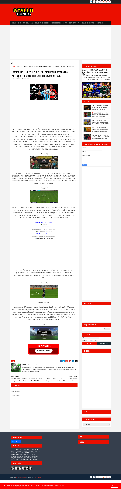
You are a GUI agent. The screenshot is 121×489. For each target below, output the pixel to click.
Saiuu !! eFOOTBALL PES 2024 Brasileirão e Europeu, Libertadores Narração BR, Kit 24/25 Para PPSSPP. (100, 122)
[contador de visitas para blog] (21, 468)
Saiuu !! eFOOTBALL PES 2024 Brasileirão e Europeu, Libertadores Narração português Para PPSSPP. (100, 129)
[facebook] (94, 1)
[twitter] (91, 1)
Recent (89, 344)
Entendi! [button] (114, 486)
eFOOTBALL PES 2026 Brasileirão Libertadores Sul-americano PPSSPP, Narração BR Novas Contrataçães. (100, 136)
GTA (32, 23)
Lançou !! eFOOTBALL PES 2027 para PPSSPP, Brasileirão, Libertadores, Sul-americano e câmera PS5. (96, 72)
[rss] (103, 1)
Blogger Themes (37, 477)
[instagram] (100, 1)
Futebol (26, 23)
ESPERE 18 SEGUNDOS (43, 351)
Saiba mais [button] (60, 486)
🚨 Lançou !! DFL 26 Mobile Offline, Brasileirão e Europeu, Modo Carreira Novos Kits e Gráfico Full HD (100, 114)
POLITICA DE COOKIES (42, 23)
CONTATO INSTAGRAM (69, 23)
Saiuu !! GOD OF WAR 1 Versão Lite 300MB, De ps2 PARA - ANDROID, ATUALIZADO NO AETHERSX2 (100, 107)
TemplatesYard (22, 477)
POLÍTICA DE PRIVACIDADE (21, 27)
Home (14, 23)
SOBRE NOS (100, 23)
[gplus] (97, 1)
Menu (19, 23)
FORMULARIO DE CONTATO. (86, 23)
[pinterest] (109, 1)
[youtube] (106, 1)
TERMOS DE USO (56, 23)
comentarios (104, 344)
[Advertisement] (60, 42)
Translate (95, 340)
